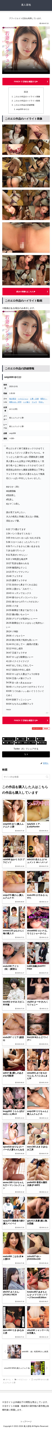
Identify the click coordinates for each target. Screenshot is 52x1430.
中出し (41, 402)
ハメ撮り (26, 402)
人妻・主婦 (34, 399)
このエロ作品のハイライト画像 (27, 97)
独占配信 (12, 399)
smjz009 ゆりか (22, 109)
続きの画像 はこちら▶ (26, 291)
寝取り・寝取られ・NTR (26, 743)
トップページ (26, 1421)
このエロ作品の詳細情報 (24, 105)
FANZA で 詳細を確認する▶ (26, 81)
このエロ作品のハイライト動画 (27, 101)
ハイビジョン (23, 399)
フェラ (34, 402)
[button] (47, 776)
